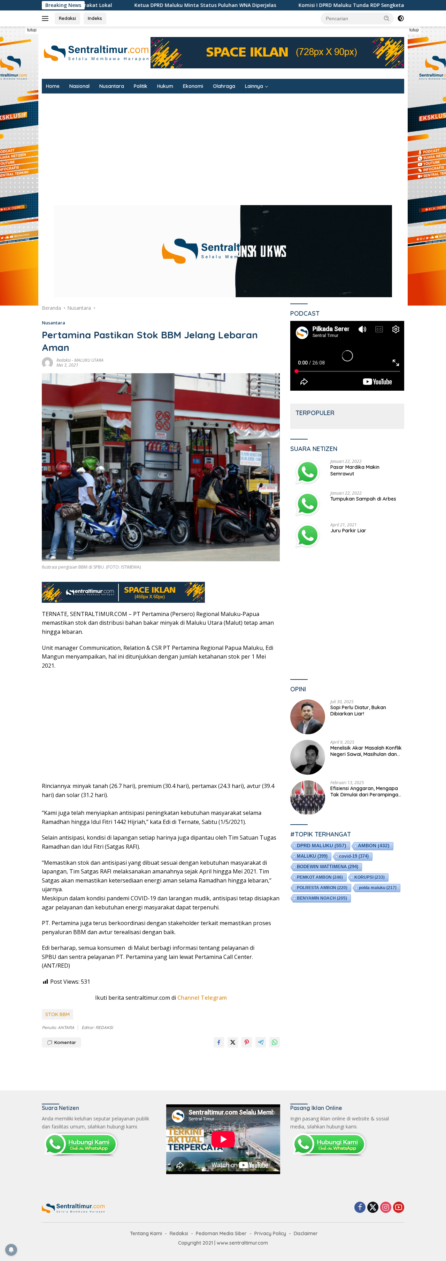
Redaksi (67, 18)
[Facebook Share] (219, 1042)
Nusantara (111, 86)
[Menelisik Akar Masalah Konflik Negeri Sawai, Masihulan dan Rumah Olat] (307, 757)
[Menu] (46, 18)
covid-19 (354, 856)
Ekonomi (193, 86)
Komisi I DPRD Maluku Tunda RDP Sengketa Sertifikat (278, 5)
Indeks (95, 18)
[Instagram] (385, 1208)
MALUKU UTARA (88, 360)
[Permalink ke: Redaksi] (47, 362)
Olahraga (224, 86)
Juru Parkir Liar (348, 530)
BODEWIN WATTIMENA (327, 866)
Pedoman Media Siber (221, 1233)
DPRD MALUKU (321, 845)
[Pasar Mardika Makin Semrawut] (307, 472)
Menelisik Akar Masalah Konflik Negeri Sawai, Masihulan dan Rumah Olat (366, 751)
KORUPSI (369, 877)
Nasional (79, 86)
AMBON (374, 845)
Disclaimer (306, 1233)
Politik (140, 86)
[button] (387, 18)
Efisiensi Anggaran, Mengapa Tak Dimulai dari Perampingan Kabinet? (365, 791)
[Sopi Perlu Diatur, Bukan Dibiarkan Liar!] (307, 716)
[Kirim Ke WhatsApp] (274, 1042)
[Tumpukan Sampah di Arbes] (307, 504)
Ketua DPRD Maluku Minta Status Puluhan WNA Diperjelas (120, 5)
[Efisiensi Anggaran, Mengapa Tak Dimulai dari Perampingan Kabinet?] (307, 797)
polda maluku (378, 887)
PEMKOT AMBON (320, 877)
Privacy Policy (270, 1233)
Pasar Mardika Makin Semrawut (354, 470)
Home (53, 86)
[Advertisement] (161, 726)
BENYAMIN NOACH (322, 898)
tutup (32, 30)
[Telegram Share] (260, 1042)
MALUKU (312, 856)
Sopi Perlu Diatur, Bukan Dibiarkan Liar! (358, 710)
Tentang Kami (146, 1233)
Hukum (165, 86)
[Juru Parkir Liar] (307, 536)
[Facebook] (360, 1208)
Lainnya (254, 86)
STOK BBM (57, 1014)
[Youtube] (398, 1208)
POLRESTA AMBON (322, 887)
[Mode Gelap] (400, 18)
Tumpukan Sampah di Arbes (363, 499)
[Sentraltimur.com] (96, 52)
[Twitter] (372, 1208)
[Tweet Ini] (233, 1042)
